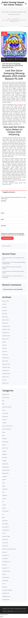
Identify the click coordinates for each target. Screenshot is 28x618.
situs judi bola (5, 527)
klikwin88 (4, 454)
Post (3, 492)
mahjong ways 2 (6, 470)
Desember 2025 (6, 326)
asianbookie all (5, 394)
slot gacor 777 (5, 568)
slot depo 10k (5, 555)
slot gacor (20, 59)
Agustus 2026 (5, 301)
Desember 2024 (6, 364)
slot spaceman (5, 577)
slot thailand (5, 580)
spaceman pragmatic (7, 590)
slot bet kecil (5, 545)
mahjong (4, 460)
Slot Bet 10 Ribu (6, 536)
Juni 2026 (4, 307)
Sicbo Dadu (4, 520)
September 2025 (6, 335)
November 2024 (6, 367)
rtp (3, 501)
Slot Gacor (4, 564)
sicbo (3, 517)
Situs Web (3, 225)
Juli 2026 (4, 304)
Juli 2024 (4, 380)
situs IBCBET (5, 523)
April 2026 (4, 313)
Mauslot (4, 479)
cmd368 (4, 422)
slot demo (4, 552)
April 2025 (4, 351)
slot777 (4, 583)
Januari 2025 (5, 361)
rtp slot (4, 504)
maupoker (4, 476)
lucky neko (4, 457)
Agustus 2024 (5, 376)
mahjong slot (5, 463)
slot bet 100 (5, 539)
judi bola (4, 451)
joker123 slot (5, 448)
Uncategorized (15, 18)
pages (3, 486)
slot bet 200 (5, 542)
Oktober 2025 (5, 332)
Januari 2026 (5, 323)
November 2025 (6, 329)
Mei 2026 (4, 310)
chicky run (4, 419)
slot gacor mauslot (6, 245)
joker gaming (5, 441)
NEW (3, 482)
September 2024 (6, 373)
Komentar (4, 200)
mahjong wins (5, 473)
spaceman (4, 587)
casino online (5, 413)
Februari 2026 (5, 320)
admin (4, 59)
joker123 (4, 445)
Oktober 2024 (5, 370)
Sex (3, 514)
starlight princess (6, 596)
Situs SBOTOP (5, 530)
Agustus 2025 (5, 338)
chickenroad (5, 416)
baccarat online (5, 397)
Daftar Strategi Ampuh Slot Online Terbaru (13, 3)
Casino (3, 410)
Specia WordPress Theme (19, 611)
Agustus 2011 (5, 383)
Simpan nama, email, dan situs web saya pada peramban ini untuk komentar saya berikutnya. (13, 234)
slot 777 (4, 533)
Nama (3, 213)
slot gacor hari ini (6, 571)
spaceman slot (5, 593)
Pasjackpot (4, 489)
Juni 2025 (4, 345)
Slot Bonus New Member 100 (9, 549)
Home (8, 18)
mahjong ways (5, 467)
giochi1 (4, 432)
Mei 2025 (4, 348)
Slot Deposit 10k (6, 561)
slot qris (4, 574)
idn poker (4, 438)
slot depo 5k (5, 558)
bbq (3, 400)
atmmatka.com (20, 104)
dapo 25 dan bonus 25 (7, 426)
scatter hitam (5, 511)
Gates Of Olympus (6, 429)
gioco (3, 435)
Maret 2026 (5, 316)
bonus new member (7, 407)
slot (17, 59)
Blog (3, 403)
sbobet (4, 508)
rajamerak (4, 495)
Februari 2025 (5, 357)
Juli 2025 (4, 342)
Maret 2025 (5, 354)
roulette (4, 498)
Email (2, 219)
